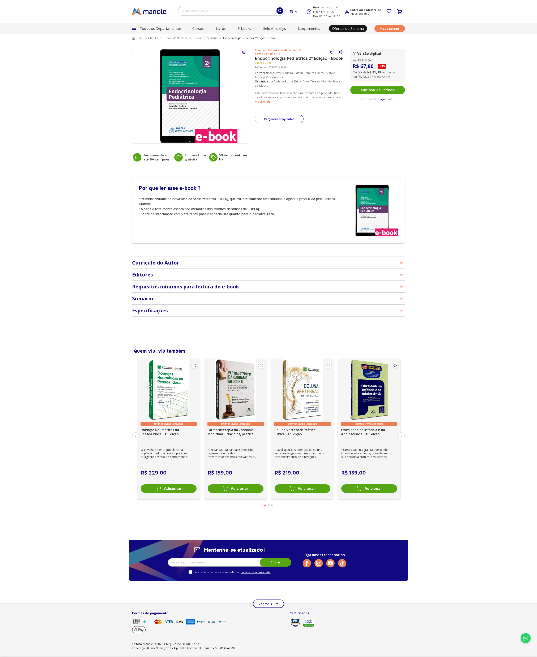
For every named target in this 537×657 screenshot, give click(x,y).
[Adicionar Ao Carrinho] (169, 488)
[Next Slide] (401, 435)
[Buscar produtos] (279, 10)
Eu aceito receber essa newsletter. (217, 572)
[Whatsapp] (526, 642)
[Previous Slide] (135, 435)
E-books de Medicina (175, 38)
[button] (340, 52)
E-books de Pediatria (205, 38)
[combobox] (231, 11)
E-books (153, 38)
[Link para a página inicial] (138, 38)
